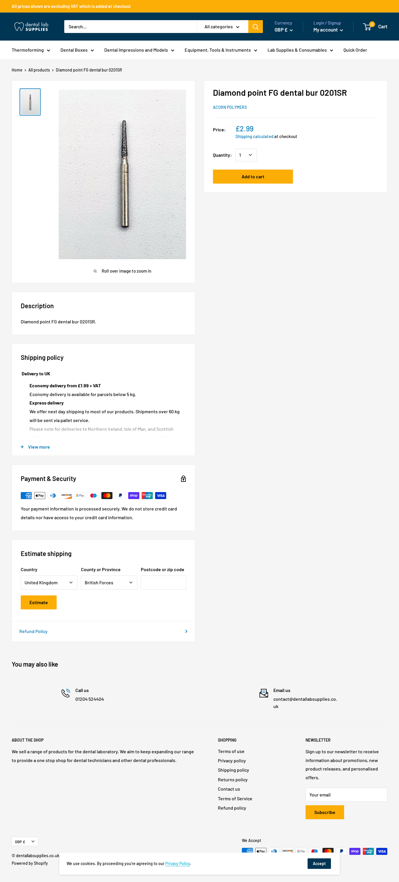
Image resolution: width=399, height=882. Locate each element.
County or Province (101, 569)
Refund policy (232, 807)
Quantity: (222, 155)
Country (29, 569)
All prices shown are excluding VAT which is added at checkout (71, 6)
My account (326, 29)
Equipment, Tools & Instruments (218, 50)
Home (17, 69)
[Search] (255, 26)
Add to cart (253, 176)
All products (39, 69)
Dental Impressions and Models (136, 50)
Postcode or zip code (162, 569)
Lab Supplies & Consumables (297, 50)
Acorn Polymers (230, 107)
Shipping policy (233, 770)
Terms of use (231, 751)
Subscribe (324, 812)
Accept (319, 863)
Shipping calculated (254, 136)
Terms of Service (235, 798)
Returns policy (233, 779)
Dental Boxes (74, 50)
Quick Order (355, 50)
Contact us (229, 789)
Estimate (39, 602)
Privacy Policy (177, 863)
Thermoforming (28, 50)
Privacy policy (232, 760)
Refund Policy (33, 631)
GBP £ (20, 841)
